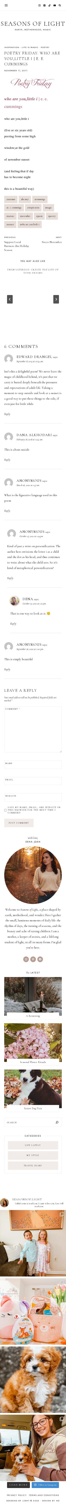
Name (9, 763)
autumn (11, 199)
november (25, 216)
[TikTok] (49, 5)
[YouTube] (54, 5)
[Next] (56, 299)
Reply (7, 414)
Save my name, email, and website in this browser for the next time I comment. (34, 810)
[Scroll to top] (59, 1497)
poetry (45, 47)
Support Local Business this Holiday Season (16, 244)
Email (9, 779)
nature (10, 216)
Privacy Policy (17, 1495)
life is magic (30, 47)
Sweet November (52, 240)
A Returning (33, 1015)
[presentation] (33, 996)
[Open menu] (6, 5)
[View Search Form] (60, 5)
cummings (39, 199)
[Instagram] (39, 5)
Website (11, 796)
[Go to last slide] (10, 299)
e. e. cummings (14, 207)
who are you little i (29, 224)
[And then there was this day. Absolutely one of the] (33, 1448)
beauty (25, 199)
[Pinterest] (44, 5)
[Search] (57, 1122)
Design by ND (51, 1500)
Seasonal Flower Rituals (33, 1062)
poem (39, 216)
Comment (12, 709)
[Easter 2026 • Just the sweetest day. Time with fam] (33, 1243)
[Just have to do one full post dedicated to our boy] (33, 1379)
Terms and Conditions (44, 1495)
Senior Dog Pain (33, 1108)
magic (48, 207)
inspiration (11, 47)
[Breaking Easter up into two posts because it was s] (33, 1311)
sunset (10, 224)
